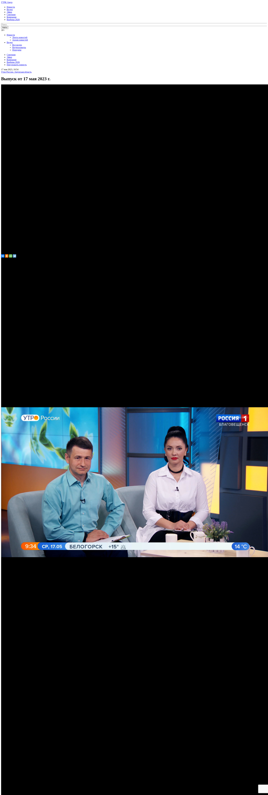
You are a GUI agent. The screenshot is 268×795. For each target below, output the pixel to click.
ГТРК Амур (6, 2)
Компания (11, 17)
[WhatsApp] (10, 256)
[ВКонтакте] (2, 256)
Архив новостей (20, 40)
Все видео (17, 45)
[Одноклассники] (6, 256)
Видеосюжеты (19, 47)
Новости (11, 7)
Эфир (9, 12)
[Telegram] (14, 256)
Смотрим (11, 14)
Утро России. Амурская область (16, 72)
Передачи (16, 50)
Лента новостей (19, 37)
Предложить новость (17, 65)
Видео (10, 9)
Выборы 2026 (13, 19)
